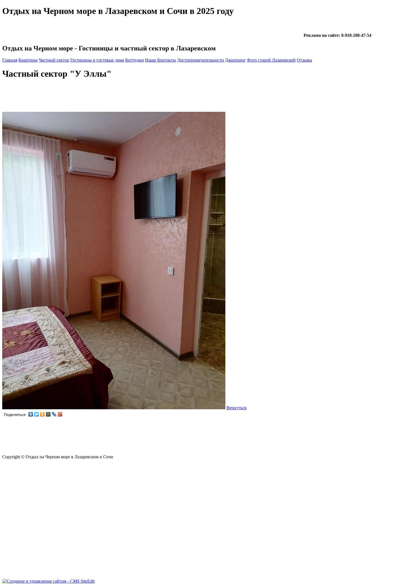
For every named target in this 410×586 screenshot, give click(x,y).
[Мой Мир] (48, 414)
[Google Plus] (60, 414)
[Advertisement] (103, 98)
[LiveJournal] (54, 414)
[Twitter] (37, 414)
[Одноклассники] (42, 414)
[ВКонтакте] (31, 414)
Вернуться (236, 407)
